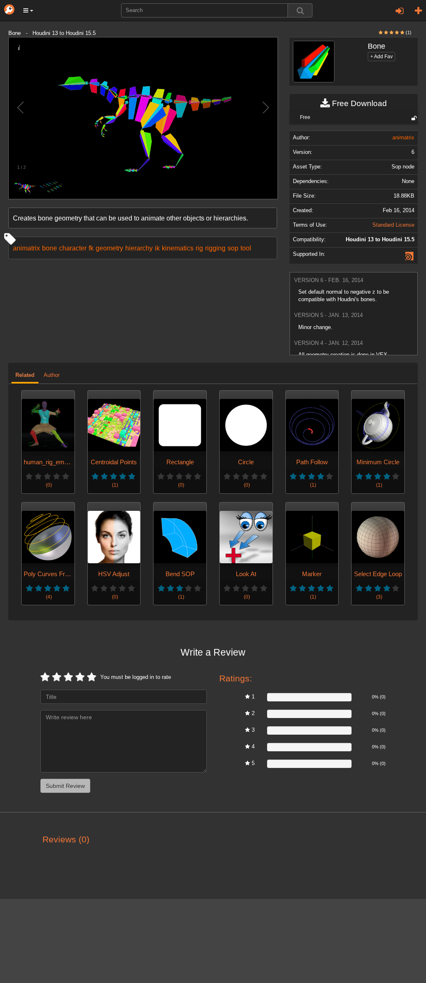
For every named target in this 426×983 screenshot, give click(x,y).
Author (51, 375)
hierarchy (139, 248)
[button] (28, 10)
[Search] (299, 10)
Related (25, 375)
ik (157, 248)
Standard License (393, 225)
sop (233, 248)
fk (91, 248)
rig (199, 248)
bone (49, 248)
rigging (215, 248)
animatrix (26, 248)
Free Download (358, 103)
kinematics (177, 248)
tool (245, 248)
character (73, 248)
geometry (109, 248)
